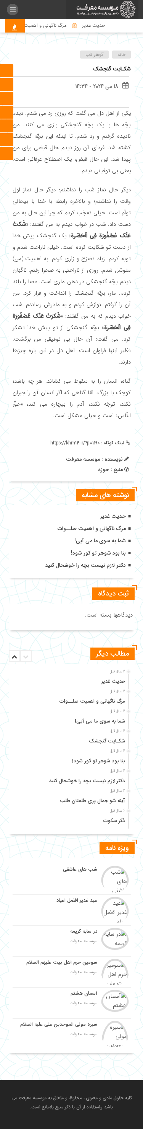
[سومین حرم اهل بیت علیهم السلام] (72, 972)
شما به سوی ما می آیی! (100, 541)
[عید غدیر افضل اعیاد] (72, 910)
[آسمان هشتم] (72, 1003)
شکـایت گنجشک (112, 69)
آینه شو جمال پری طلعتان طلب (92, 801)
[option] (71, 679)
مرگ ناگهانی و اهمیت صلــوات (40, 25)
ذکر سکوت (114, 821)
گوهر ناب (94, 55)
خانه (121, 55)
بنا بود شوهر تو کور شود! (98, 553)
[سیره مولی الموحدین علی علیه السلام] (72, 1033)
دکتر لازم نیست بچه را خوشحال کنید (85, 565)
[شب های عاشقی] (72, 879)
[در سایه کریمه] (72, 941)
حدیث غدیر (97, 25)
